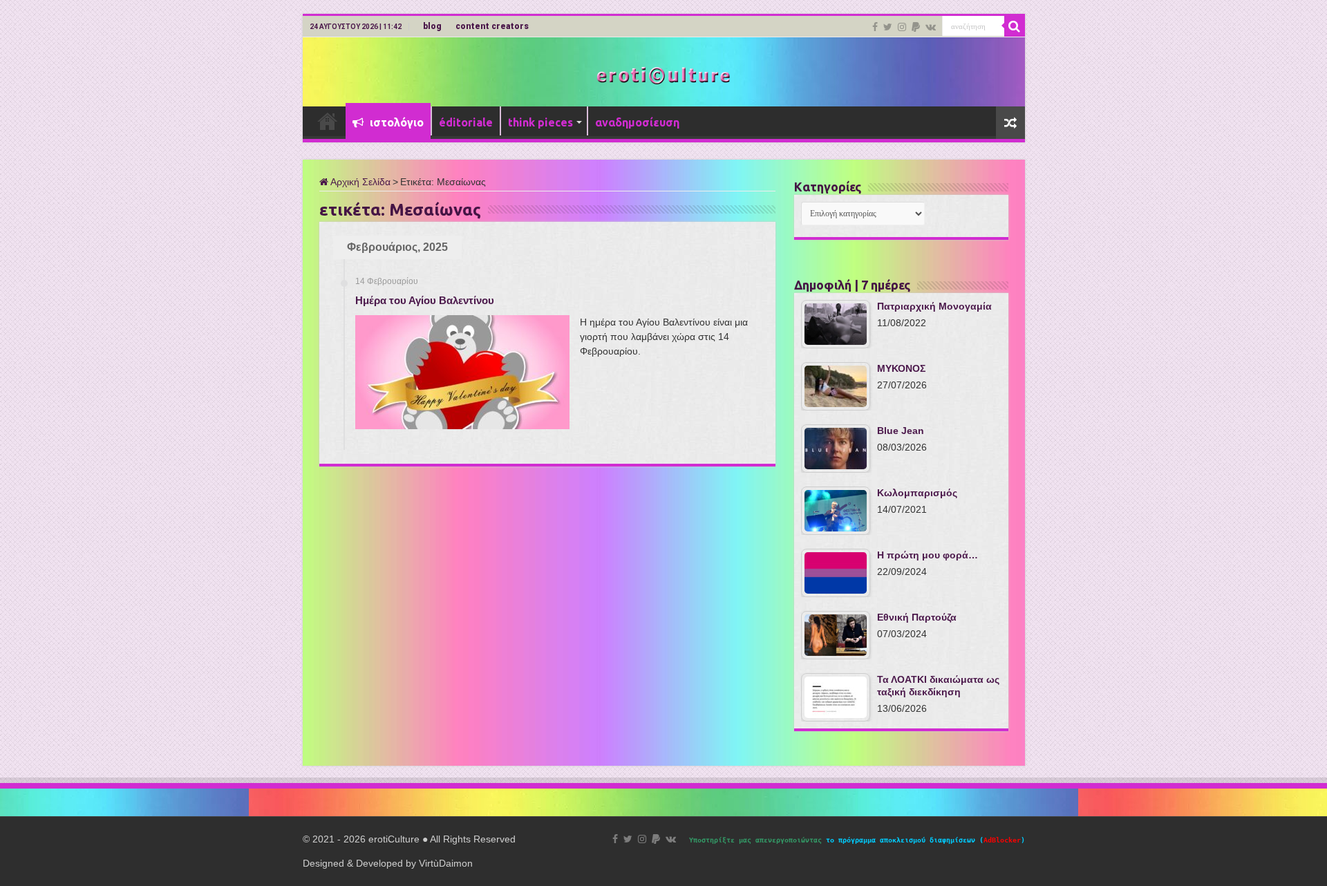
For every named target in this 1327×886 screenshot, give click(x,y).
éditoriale (466, 122)
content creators (492, 26)
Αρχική (328, 120)
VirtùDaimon (446, 863)
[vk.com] (930, 27)
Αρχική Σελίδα (359, 181)
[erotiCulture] (663, 74)
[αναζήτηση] (1014, 26)
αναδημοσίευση (637, 122)
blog (432, 26)
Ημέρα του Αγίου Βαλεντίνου (424, 300)
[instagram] (901, 27)
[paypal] (915, 27)
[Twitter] (888, 27)
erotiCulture (395, 839)
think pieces (540, 122)
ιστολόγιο (395, 122)
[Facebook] (875, 27)
